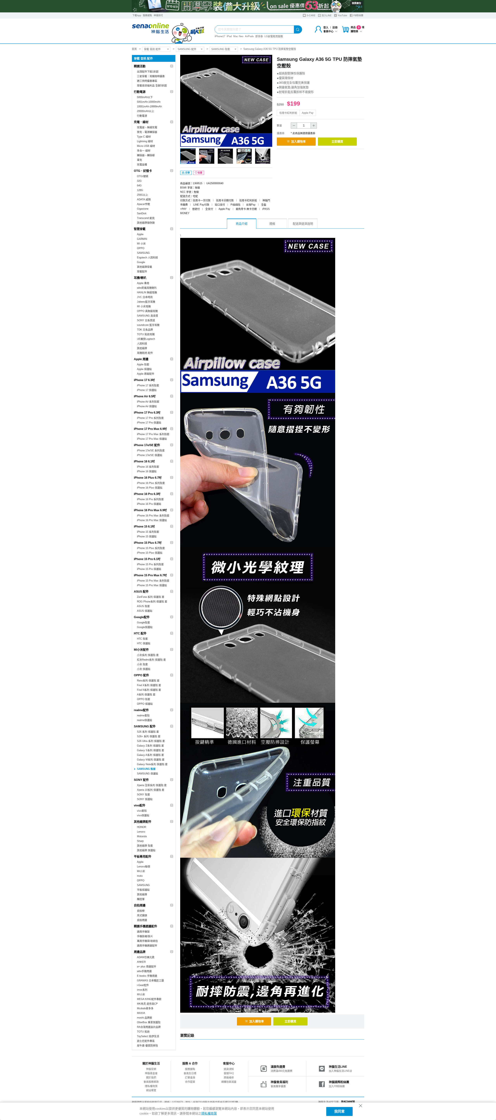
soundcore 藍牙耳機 (148, 324)
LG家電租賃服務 (273, 36)
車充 (139, 159)
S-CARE (310, 15)
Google (141, 262)
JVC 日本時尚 (145, 297)
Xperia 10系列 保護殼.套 (150, 789)
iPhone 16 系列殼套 (148, 466)
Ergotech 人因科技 (147, 257)
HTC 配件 (140, 633)
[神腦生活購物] (168, 31)
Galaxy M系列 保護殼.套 (150, 759)
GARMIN (142, 238)
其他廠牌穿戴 (144, 266)
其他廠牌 (142, 348)
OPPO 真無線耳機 (147, 311)
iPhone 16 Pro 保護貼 (149, 503)
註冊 (335, 27)
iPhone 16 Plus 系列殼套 (151, 483)
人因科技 (142, 343)
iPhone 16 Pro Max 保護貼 (152, 520)
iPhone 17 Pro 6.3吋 (147, 412)
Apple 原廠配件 (145, 373)
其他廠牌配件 (142, 821)
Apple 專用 (143, 283)
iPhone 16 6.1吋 (144, 461)
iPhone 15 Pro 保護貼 (149, 569)
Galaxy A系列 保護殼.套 (150, 755)
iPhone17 (220, 36)
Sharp (140, 841)
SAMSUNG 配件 (187, 49)
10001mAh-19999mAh (149, 106)
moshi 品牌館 (144, 1017)
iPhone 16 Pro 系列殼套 (150, 499)
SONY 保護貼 (144, 799)
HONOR (141, 827)
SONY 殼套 (143, 794)
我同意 (339, 1111)
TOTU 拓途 (143, 1031)
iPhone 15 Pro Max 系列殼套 (153, 580)
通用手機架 (143, 931)
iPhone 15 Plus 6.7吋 (148, 542)
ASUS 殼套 (143, 606)
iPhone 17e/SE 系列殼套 (151, 450)
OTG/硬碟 (142, 176)
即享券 (259, 36)
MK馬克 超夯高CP (147, 1003)
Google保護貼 (144, 627)
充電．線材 (141, 122)
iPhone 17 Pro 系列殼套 (150, 417)
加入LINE (326, 15)
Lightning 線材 (145, 141)
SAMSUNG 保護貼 (147, 773)
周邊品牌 (140, 951)
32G (139, 180)
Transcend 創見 (146, 218)
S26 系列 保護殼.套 (148, 731)
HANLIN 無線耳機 (147, 292)
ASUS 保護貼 (144, 610)
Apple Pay (307, 112)
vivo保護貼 (143, 815)
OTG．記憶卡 (143, 170)
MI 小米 (141, 243)
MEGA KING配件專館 (149, 999)
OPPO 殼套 (143, 699)
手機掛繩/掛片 (145, 936)
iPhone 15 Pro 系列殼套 (150, 564)
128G (140, 190)
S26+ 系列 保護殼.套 (148, 736)
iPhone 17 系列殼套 (148, 385)
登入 (325, 27)
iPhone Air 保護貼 (147, 406)
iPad (229, 36)
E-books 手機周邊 (147, 975)
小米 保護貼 (143, 669)
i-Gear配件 (143, 985)
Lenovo (141, 831)
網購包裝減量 (228, 1081)
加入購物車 (298, 141)
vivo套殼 (142, 810)
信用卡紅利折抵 (288, 112)
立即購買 (337, 141)
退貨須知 (229, 1069)
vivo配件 (139, 805)
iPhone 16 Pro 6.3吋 (147, 493)
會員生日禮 (190, 1073)
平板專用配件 (142, 856)
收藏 (200, 172)
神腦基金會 (151, 1073)
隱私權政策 (151, 1086)
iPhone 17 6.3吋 (144, 380)
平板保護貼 (143, 889)
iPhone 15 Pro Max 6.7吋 (150, 575)
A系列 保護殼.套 (146, 694)
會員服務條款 (151, 1081)
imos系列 (142, 989)
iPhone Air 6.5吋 (145, 396)
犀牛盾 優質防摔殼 (147, 1045)
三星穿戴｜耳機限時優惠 (151, 76)
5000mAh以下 (145, 97)
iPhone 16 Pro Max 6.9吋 (150, 510)
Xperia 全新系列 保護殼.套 (152, 785)
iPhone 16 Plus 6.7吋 (148, 477)
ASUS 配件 (141, 591)
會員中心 (328, 31)
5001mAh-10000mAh (148, 101)
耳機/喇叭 (140, 277)
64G (139, 185)
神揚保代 (158, 15)
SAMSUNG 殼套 (220, 49)
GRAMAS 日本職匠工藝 (150, 980)
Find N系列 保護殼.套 (149, 689)
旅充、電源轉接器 (147, 132)
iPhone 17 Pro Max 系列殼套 (153, 434)
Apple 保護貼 (144, 369)
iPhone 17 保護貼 (147, 390)
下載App (136, 15)
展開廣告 (356, 3)
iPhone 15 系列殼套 (148, 531)
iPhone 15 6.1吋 (144, 526)
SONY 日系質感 (146, 320)
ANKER (141, 961)
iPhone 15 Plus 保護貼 (149, 552)
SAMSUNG (143, 252)
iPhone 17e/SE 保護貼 (149, 455)
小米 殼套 (142, 664)
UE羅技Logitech (146, 338)
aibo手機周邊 (144, 971)
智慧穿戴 (140, 229)
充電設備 (142, 164)
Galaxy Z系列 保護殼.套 (150, 745)
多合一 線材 (143, 150)
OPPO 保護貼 (145, 703)
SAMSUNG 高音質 (147, 315)
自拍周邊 (140, 905)
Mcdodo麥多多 (145, 1008)
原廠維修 (229, 1077)
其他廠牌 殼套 (145, 845)
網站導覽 (151, 1090)
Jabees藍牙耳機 (146, 301)
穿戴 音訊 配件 (152, 49)
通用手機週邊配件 (147, 945)
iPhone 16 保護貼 (147, 471)
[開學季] (248, 6)
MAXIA (141, 1013)
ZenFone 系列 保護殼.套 (150, 596)
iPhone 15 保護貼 (147, 536)
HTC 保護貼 (143, 643)
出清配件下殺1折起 (147, 71)
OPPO (140, 248)
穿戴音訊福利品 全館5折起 (152, 85)
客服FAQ (229, 1073)
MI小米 (141, 871)
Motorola (142, 836)
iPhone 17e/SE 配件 (147, 445)
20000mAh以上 (145, 111)
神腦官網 (151, 1069)
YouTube (342, 15)
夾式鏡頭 (142, 915)
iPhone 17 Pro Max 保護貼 (152, 438)
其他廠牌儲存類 (146, 222)
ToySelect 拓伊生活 (148, 1036)
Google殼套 (143, 622)
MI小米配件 (141, 649)
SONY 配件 (141, 779)
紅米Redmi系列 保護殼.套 (151, 659)
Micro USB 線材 (146, 146)
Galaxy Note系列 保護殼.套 (152, 764)
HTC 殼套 (142, 638)
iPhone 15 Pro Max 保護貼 (152, 585)
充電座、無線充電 (147, 127)
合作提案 (190, 1081)
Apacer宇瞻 (143, 204)
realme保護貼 (144, 720)
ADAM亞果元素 (145, 957)
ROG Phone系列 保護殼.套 (152, 601)
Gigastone (142, 208)
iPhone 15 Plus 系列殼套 (151, 548)
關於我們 (151, 1077)
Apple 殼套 (143, 364)
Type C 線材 (144, 136)
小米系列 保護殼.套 (148, 655)
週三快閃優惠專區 (147, 80)
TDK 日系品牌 (145, 329)
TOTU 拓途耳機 (146, 334)
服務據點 (147, 15)
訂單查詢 (190, 1077)
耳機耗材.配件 (145, 352)
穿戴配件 (142, 271)
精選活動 (140, 66)
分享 (187, 172)
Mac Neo (238, 36)
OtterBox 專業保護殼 (148, 1022)
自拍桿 (141, 910)
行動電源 (140, 91)
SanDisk (141, 213)
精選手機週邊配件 (145, 926)
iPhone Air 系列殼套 (148, 401)
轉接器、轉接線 (146, 155)
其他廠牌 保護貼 (146, 850)
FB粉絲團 (358, 15)
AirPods (249, 36)
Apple (140, 234)
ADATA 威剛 (144, 199)
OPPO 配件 (141, 675)
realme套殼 (143, 715)
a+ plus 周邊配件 (146, 966)
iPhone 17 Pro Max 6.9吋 (150, 428)
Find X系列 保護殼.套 (149, 685)
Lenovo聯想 (143, 866)
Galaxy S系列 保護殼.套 (150, 750)
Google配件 (142, 617)
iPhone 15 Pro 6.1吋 (147, 559)
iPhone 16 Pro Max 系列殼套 (153, 515)
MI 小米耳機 (144, 306)
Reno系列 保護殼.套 (148, 680)
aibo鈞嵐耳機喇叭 (147, 287)
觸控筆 (141, 899)
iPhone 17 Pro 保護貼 (149, 422)
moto (140, 875)
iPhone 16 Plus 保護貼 (149, 487)
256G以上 (142, 194)
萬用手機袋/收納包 (147, 940)
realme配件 (141, 710)
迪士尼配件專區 (146, 1040)
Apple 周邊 (141, 359)
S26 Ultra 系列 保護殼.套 (151, 741)
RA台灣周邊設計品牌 (149, 1026)
